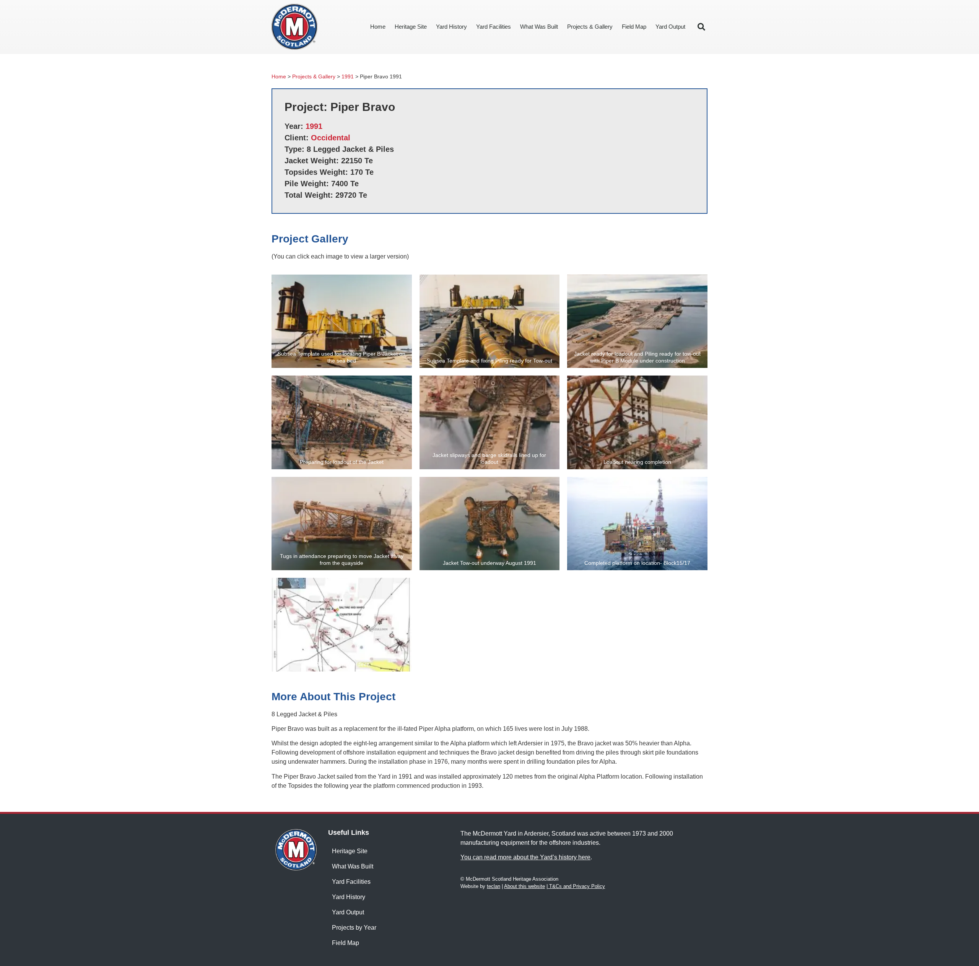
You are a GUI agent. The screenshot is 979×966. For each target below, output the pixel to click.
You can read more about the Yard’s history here (525, 857)
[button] (701, 26)
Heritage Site (411, 26)
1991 (348, 77)
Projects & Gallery (590, 26)
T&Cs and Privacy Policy (576, 886)
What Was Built (539, 26)
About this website (524, 886)
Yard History (451, 26)
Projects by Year (354, 927)
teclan (493, 886)
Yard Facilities (493, 26)
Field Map (634, 26)
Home (377, 26)
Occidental (330, 137)
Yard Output (670, 26)
